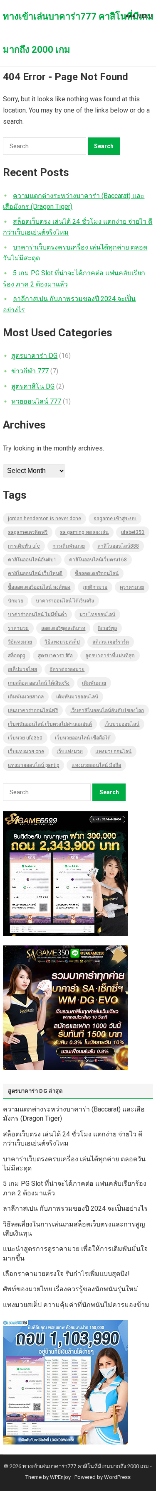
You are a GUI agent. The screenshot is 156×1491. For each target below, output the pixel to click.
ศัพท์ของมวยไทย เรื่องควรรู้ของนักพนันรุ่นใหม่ (70, 1289)
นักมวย (15, 601)
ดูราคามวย (132, 587)
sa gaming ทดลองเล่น (84, 532)
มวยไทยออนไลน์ (97, 614)
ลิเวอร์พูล (107, 628)
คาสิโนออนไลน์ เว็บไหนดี (35, 573)
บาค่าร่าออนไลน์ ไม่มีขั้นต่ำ (37, 614)
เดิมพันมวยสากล (26, 697)
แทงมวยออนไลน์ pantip (33, 765)
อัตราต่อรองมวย (67, 669)
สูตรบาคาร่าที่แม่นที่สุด (110, 656)
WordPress (117, 1477)
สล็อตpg (16, 656)
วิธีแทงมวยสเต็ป (62, 642)
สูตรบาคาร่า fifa (55, 656)
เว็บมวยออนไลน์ (121, 724)
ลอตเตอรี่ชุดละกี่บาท (63, 628)
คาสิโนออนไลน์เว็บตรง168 (98, 560)
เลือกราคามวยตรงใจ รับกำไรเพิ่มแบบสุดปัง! (66, 1274)
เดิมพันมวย (94, 683)
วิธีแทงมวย (20, 642)
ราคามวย (18, 628)
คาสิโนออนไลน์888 (118, 546)
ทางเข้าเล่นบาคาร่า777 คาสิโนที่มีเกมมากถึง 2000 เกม (78, 33)
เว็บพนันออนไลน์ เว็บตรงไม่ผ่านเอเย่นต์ (50, 724)
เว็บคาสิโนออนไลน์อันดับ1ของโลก (107, 710)
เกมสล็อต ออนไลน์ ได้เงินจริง (38, 683)
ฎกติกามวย (95, 587)
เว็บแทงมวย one (26, 751)
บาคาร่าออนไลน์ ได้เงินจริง (65, 601)
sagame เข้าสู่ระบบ (115, 518)
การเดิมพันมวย (68, 546)
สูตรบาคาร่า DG (34, 356)
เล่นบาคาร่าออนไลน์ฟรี (33, 710)
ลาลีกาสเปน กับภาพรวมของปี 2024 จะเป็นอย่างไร (75, 1208)
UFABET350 (132, 532)
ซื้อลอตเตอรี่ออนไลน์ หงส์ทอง (39, 587)
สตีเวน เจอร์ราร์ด (110, 642)
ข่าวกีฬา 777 (30, 371)
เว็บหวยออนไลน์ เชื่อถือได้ (83, 738)
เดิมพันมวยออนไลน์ (77, 697)
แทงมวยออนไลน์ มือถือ (96, 765)
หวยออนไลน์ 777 (36, 401)
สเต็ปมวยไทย (22, 669)
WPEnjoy (60, 1477)
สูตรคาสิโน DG (32, 386)
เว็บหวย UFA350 (25, 738)
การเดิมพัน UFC (24, 546)
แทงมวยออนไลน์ (113, 751)
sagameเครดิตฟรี (27, 532)
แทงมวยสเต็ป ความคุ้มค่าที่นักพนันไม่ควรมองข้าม (76, 1305)
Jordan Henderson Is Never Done (44, 518)
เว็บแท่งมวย (70, 751)
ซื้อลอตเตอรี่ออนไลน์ (97, 573)
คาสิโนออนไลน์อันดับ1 (32, 560)
